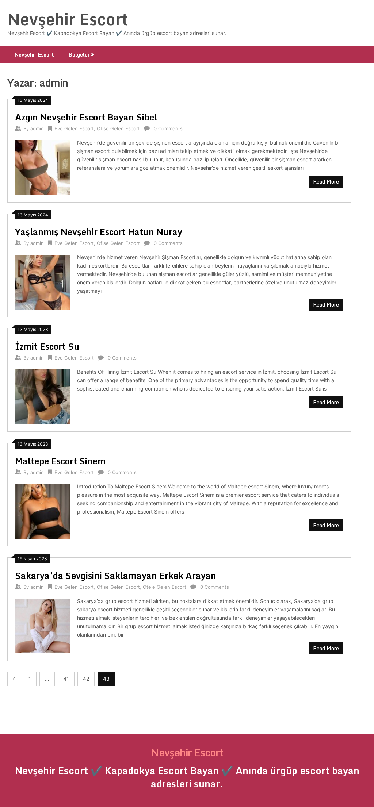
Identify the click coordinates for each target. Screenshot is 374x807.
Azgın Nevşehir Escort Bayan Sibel (86, 117)
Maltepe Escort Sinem (60, 461)
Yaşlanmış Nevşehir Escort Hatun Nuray (98, 231)
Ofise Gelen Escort (118, 128)
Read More (326, 181)
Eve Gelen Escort (74, 128)
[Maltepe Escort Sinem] (42, 510)
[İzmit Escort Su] (42, 396)
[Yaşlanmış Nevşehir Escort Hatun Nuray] (42, 281)
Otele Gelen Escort (164, 587)
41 (66, 679)
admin (37, 128)
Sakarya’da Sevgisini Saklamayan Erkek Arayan (115, 575)
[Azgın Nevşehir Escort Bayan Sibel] (42, 166)
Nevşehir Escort (67, 19)
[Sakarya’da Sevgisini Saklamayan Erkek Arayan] (42, 625)
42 (86, 679)
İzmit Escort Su (47, 346)
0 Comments (168, 128)
